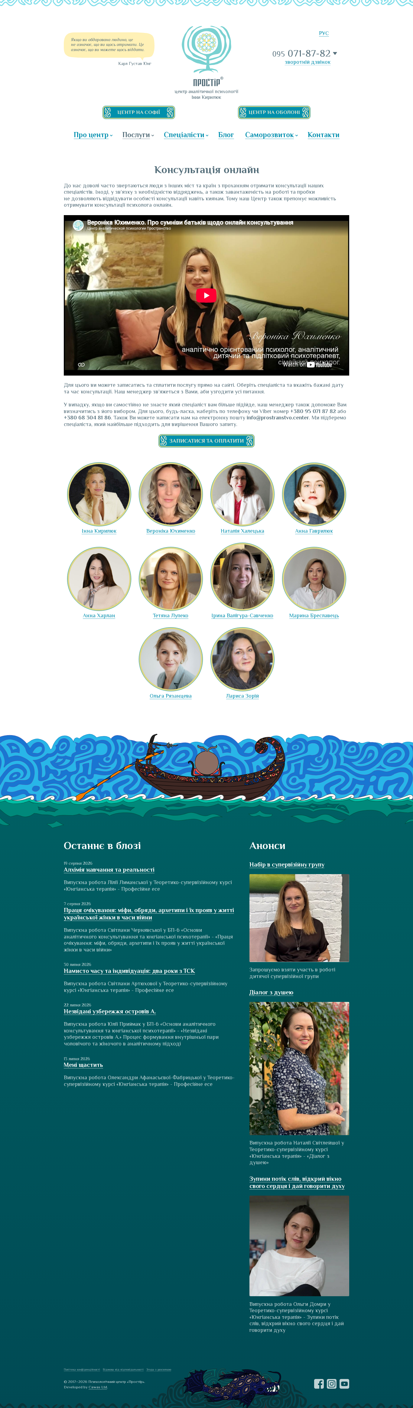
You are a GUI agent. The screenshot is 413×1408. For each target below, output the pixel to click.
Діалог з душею (271, 992)
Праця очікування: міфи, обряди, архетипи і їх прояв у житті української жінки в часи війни (149, 914)
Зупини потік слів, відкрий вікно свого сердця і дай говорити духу (297, 1182)
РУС (324, 33)
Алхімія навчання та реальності (109, 869)
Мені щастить (83, 1064)
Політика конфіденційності (82, 1369)
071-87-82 (301, 53)
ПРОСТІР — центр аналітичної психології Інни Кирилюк (206, 55)
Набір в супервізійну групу (286, 864)
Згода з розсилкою (158, 1369)
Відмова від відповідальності (123, 1369)
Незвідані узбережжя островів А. (110, 1011)
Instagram (332, 1384)
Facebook (319, 1384)
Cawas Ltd (98, 1387)
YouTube (344, 1384)
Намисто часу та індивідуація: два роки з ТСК (129, 970)
